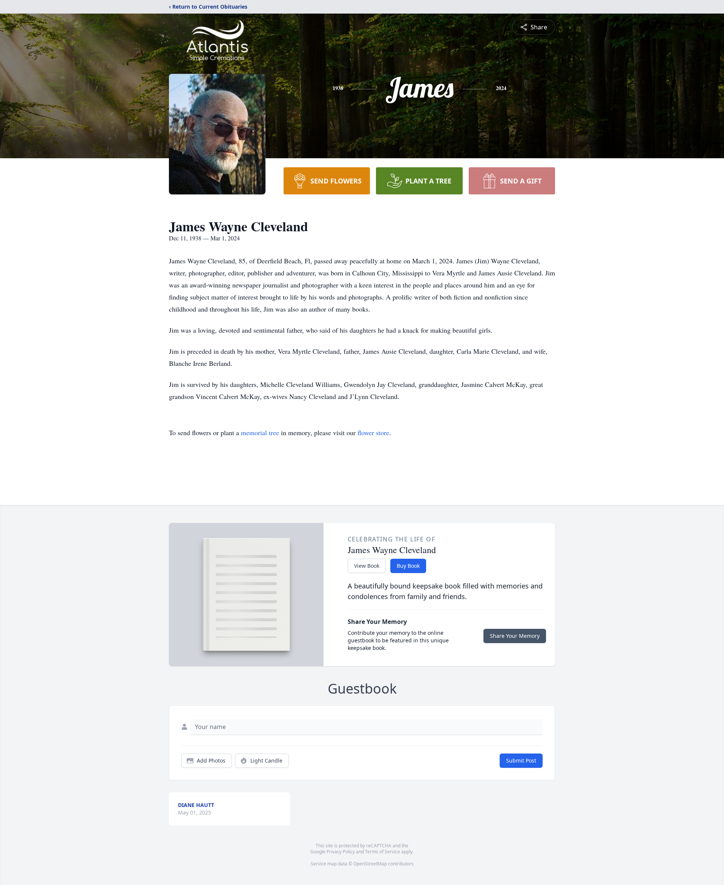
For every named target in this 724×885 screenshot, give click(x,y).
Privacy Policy (341, 851)
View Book (366, 565)
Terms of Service (382, 851)
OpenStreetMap (370, 864)
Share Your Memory (515, 635)
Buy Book (408, 565)
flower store (373, 432)
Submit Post (521, 760)
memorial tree (260, 432)
